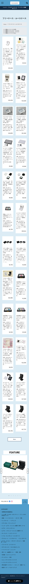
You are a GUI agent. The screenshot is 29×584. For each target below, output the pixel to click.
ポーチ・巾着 (19, 518)
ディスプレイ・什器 (6, 557)
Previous (1, 471)
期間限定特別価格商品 (7, 512)
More (14, 439)
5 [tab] (18, 495)
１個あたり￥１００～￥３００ (12, 30)
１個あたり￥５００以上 (10, 33)
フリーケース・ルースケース (9, 544)
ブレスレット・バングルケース (9, 538)
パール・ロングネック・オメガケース (11, 535)
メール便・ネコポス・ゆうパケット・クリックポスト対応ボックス (13, 515)
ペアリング (13, 520)
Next (28, 471)
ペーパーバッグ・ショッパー (9, 549)
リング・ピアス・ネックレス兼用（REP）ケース (13, 525)
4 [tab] (16, 495)
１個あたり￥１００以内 (10, 29)
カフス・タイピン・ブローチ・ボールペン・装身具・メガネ (13, 541)
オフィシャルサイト (5, 575)
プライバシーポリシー (20, 575)
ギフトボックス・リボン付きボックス (11, 547)
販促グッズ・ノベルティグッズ (9, 567)
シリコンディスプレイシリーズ (9, 562)
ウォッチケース (22, 538)
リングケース (5, 520)
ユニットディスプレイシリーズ (9, 559)
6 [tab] (21, 495)
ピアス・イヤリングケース (8, 528)
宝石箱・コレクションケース (9, 554)
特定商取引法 (12, 575)
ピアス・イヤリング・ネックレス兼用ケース (12, 530)
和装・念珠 (18, 552)
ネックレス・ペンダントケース (9, 533)
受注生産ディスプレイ (7, 565)
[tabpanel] (14, 474)
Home (4, 24)
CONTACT (3, 577)
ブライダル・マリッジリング (9, 523)
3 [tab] (14, 495)
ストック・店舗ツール (20, 565)
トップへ (25, 502)
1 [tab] (9, 495)
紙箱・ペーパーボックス (7, 518)
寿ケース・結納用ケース (7, 552)
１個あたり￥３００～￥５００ (12, 31)
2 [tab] (12, 495)
